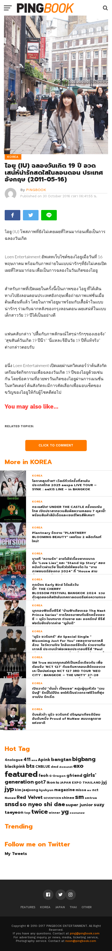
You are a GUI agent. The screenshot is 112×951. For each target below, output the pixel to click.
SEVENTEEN (52, 798)
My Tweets (16, 854)
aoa (34, 760)
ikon (51, 782)
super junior (79, 805)
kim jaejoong (26, 789)
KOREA (45, 907)
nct (95, 790)
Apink (44, 760)
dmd (54, 766)
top (27, 812)
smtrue (91, 798)
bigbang (84, 759)
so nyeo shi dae (42, 804)
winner (54, 812)
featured (21, 774)
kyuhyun (46, 790)
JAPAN (60, 907)
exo (78, 766)
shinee (68, 797)
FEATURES (28, 907)
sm (79, 796)
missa (81, 789)
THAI (73, 907)
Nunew (10, 798)
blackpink (15, 766)
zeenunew (77, 813)
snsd (12, 804)
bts (30, 766)
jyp (9, 789)
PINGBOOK (36, 190)
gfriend (74, 775)
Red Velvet (30, 797)
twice (39, 811)
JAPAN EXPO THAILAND (80, 782)
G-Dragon (57, 776)
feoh (43, 775)
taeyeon (14, 812)
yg (65, 811)
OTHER (87, 907)
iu (57, 782)
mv (89, 790)
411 (26, 759)
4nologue (14, 759)
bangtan (61, 759)
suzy (99, 804)
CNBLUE (42, 766)
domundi (65, 767)
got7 (40, 782)
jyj (104, 782)
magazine (64, 790)
